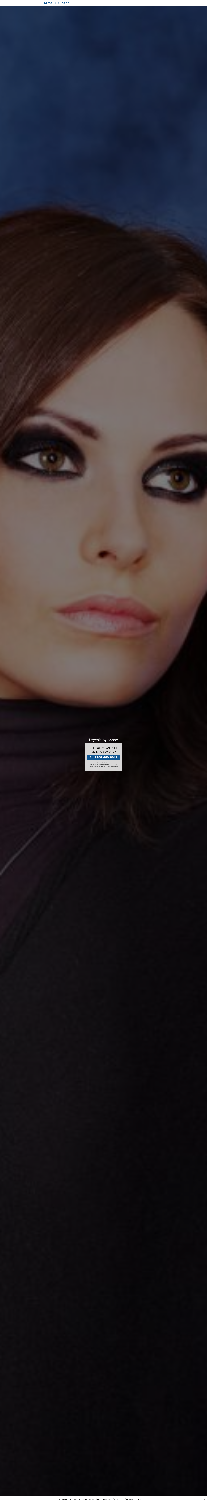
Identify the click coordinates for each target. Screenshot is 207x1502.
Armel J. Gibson (57, 3)
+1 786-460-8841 (104, 757)
